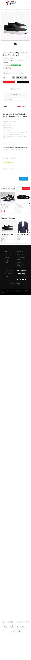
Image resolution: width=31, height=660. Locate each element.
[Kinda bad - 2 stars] (7, 162)
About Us (7, 251)
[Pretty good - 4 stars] (11, 162)
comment (24, 179)
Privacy (7, 276)
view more (26, 188)
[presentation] (29, 203)
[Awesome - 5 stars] (13, 162)
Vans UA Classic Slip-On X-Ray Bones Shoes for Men (15, 54)
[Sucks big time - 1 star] (4, 162)
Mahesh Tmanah (21, 106)
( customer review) (8, 58)
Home (1, 9)
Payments (20, 251)
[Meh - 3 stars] (9, 162)
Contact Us (8, 254)
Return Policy (9, 270)
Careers (7, 257)
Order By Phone (15, 94)
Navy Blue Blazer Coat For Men (23, 234)
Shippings (20, 254)
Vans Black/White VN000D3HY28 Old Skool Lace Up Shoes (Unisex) (7, 205)
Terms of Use (9, 273)
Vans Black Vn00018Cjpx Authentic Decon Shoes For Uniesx (23, 205)
